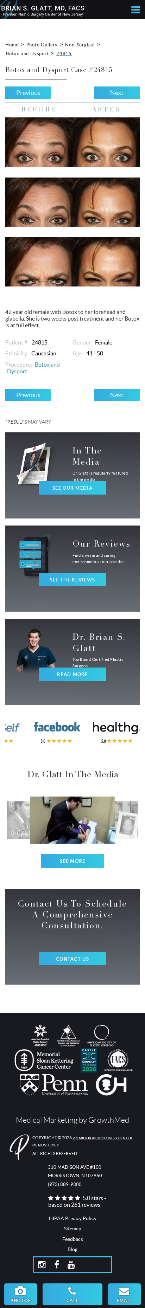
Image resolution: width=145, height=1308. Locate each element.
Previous (28, 92)
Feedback (72, 1239)
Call (72, 1300)
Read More (72, 674)
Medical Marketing (46, 1120)
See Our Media (72, 488)
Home (12, 44)
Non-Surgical (80, 44)
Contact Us (72, 959)
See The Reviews (72, 579)
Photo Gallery (42, 44)
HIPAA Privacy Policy (72, 1218)
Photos (21, 1300)
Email (124, 1300)
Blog (72, 1249)
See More (73, 861)
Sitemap (72, 1228)
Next (117, 92)
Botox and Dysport (27, 53)
